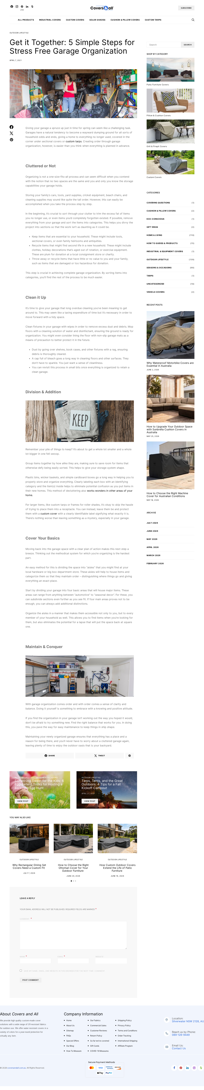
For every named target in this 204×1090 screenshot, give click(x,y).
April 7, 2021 (16, 60)
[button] (71, 881)
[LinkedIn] (27, 8)
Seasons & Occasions (47, 777)
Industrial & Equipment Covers (165, 251)
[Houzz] (32, 8)
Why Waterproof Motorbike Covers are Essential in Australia (170, 364)
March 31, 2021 (22, 793)
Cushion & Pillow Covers (125, 20)
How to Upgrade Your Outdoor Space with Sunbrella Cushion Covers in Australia (169, 429)
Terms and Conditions (127, 1030)
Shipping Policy (125, 1020)
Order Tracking (124, 1035)
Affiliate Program (125, 1046)
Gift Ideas (152, 227)
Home (69, 1020)
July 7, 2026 (29, 873)
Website (99, 957)
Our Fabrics (95, 1020)
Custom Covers (75, 20)
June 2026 (152, 531)
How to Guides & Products (162, 243)
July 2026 (152, 523)
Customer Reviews (98, 1030)
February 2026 (155, 563)
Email (61, 956)
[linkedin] (187, 1068)
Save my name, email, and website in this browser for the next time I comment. (64, 971)
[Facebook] (12, 8)
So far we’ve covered (99, 1041)
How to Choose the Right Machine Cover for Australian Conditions (167, 495)
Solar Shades (97, 20)
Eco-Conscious (155, 219)
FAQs (68, 1035)
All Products (26, 20)
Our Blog (70, 1046)
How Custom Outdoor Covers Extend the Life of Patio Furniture (117, 867)
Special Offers (72, 1041)
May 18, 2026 (153, 500)
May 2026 (152, 539)
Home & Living (154, 235)
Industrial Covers (50, 20)
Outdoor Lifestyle (19, 33)
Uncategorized (155, 284)
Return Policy (96, 1035)
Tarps (150, 276)
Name (23, 956)
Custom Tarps (153, 20)
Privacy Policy (124, 1025)
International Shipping (127, 1041)
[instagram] (194, 1068)
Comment (25, 919)
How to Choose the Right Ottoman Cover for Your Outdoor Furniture (73, 867)
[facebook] (174, 1068)
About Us (70, 1025)
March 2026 (153, 555)
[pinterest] (181, 1068)
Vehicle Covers (155, 292)
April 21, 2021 (88, 793)
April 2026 (153, 547)
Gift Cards (94, 1046)
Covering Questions (158, 202)
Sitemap (70, 1030)
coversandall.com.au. (16, 1068)
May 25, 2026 (153, 436)
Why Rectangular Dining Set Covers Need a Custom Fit (29, 866)
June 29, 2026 (73, 876)
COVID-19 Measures (99, 1051)
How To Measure (73, 1051)
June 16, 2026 (117, 876)
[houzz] (201, 1068)
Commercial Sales (98, 1025)
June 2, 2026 (153, 370)
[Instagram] (17, 8)
